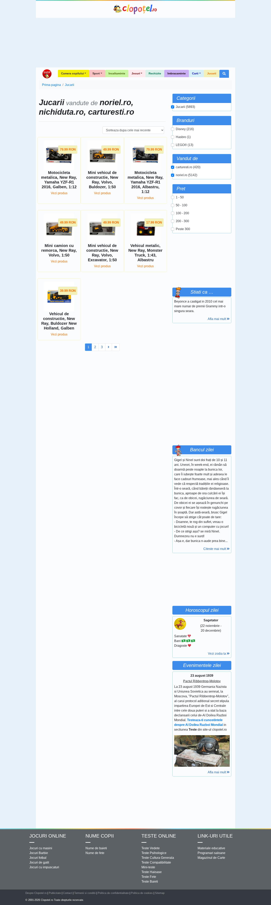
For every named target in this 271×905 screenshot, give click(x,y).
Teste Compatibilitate (156, 862)
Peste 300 (183, 229)
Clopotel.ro (135, 9)
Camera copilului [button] (72, 73)
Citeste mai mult (215, 548)
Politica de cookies (142, 893)
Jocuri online (47, 836)
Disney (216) (185, 129)
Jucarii (211, 73)
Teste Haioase (151, 872)
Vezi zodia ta (217, 653)
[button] (224, 74)
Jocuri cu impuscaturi (44, 867)
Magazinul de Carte (211, 857)
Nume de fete (95, 853)
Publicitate (55, 893)
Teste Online (158, 836)
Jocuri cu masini (40, 848)
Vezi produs (59, 193)
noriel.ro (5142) (186, 175)
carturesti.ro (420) (188, 167)
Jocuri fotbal (37, 857)
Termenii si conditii (85, 893)
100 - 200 (182, 213)
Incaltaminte (117, 73)
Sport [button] (96, 73)
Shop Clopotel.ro (47, 74)
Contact (67, 893)
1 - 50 (180, 197)
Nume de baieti (96, 848)
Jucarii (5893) (185, 107)
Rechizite (155, 73)
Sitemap (159, 893)
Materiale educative (211, 848)
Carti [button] (195, 73)
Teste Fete (148, 876)
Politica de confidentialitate (113, 893)
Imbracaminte (176, 73)
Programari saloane (211, 853)
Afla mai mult (217, 319)
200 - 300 (182, 221)
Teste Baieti (149, 881)
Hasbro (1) (183, 137)
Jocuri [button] (136, 73)
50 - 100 (181, 205)
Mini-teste (148, 867)
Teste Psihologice (153, 853)
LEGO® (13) (184, 145)
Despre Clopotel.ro (36, 893)
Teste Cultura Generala (157, 857)
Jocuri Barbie (38, 853)
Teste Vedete (150, 848)
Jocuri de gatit (39, 862)
